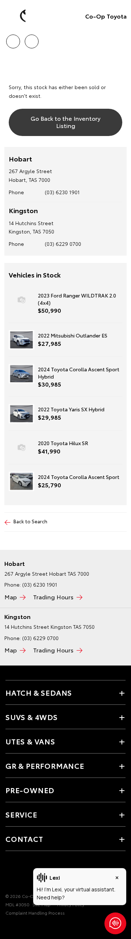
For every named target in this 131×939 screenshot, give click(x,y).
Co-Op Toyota (106, 15)
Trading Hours (53, 596)
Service (21, 814)
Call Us (13, 39)
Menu (121, 39)
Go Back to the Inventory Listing (65, 121)
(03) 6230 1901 (62, 192)
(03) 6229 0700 (63, 243)
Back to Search (30, 521)
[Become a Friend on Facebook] (10, 874)
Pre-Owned (29, 790)
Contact (24, 839)
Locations (31, 39)
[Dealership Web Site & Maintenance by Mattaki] (19, 928)
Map (10, 596)
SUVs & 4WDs (31, 717)
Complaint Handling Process (35, 913)
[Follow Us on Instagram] (22, 874)
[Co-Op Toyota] (16, 16)
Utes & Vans (30, 741)
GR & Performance (44, 765)
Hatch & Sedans (38, 692)
